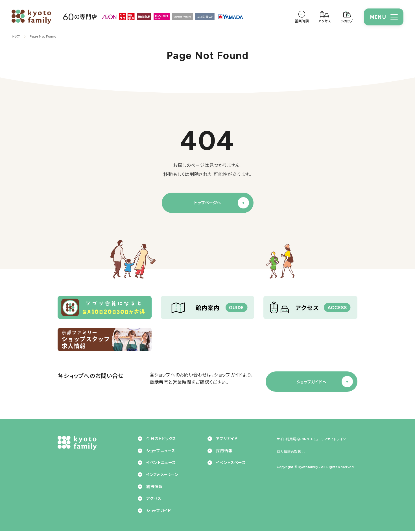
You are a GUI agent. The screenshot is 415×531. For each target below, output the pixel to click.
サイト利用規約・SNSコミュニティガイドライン (311, 439)
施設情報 (154, 486)
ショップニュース (160, 451)
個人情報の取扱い (291, 452)
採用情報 (224, 451)
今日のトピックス (161, 438)
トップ (16, 36)
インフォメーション (162, 474)
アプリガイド (226, 438)
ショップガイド (158, 510)
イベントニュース (161, 462)
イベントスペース (231, 462)
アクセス (153, 498)
